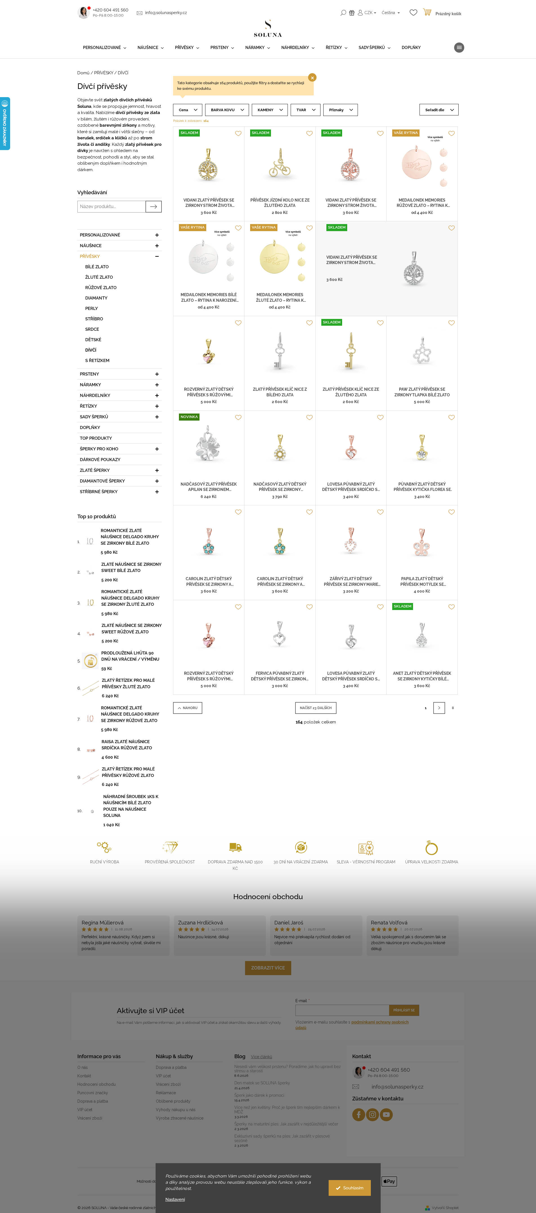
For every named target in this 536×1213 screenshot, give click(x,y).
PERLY (91, 308)
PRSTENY (89, 374)
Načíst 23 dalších (316, 708)
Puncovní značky (92, 1093)
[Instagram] (372, 1114)
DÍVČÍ (90, 350)
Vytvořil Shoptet (445, 1208)
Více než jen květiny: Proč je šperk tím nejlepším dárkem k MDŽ (287, 1109)
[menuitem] (104, 48)
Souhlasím (353, 1187)
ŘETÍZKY (88, 406)
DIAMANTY (96, 298)
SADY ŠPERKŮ (94, 416)
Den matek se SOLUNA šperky (262, 1083)
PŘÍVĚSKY (90, 256)
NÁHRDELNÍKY (95, 395)
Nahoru (190, 708)
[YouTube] (386, 1114)
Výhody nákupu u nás (176, 1109)
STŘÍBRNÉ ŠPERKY (99, 491)
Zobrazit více (268, 968)
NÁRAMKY (90, 384)
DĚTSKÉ (93, 339)
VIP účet (84, 1109)
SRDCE (92, 329)
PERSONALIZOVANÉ (100, 235)
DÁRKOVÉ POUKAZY (100, 459)
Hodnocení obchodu (268, 896)
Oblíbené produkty (173, 1101)
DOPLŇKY (90, 427)
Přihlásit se (404, 1010)
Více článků (261, 1057)
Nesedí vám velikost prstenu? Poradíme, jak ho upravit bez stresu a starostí (287, 1069)
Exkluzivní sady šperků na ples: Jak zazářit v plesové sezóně (282, 1138)
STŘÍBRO (94, 318)
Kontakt (84, 1076)
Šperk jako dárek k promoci (259, 1095)
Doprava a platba (92, 1101)
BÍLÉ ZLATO (97, 266)
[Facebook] (358, 1114)
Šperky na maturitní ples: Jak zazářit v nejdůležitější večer (286, 1124)
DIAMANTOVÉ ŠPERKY (102, 481)
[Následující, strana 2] (439, 708)
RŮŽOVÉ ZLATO (100, 287)
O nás (82, 1067)
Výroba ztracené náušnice (179, 1118)
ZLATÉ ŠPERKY (95, 470)
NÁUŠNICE (91, 245)
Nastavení (175, 1200)
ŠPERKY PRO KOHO (99, 449)
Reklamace (166, 1093)
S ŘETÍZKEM (97, 360)
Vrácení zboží (89, 1118)
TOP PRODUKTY (96, 438)
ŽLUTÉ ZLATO (99, 277)
